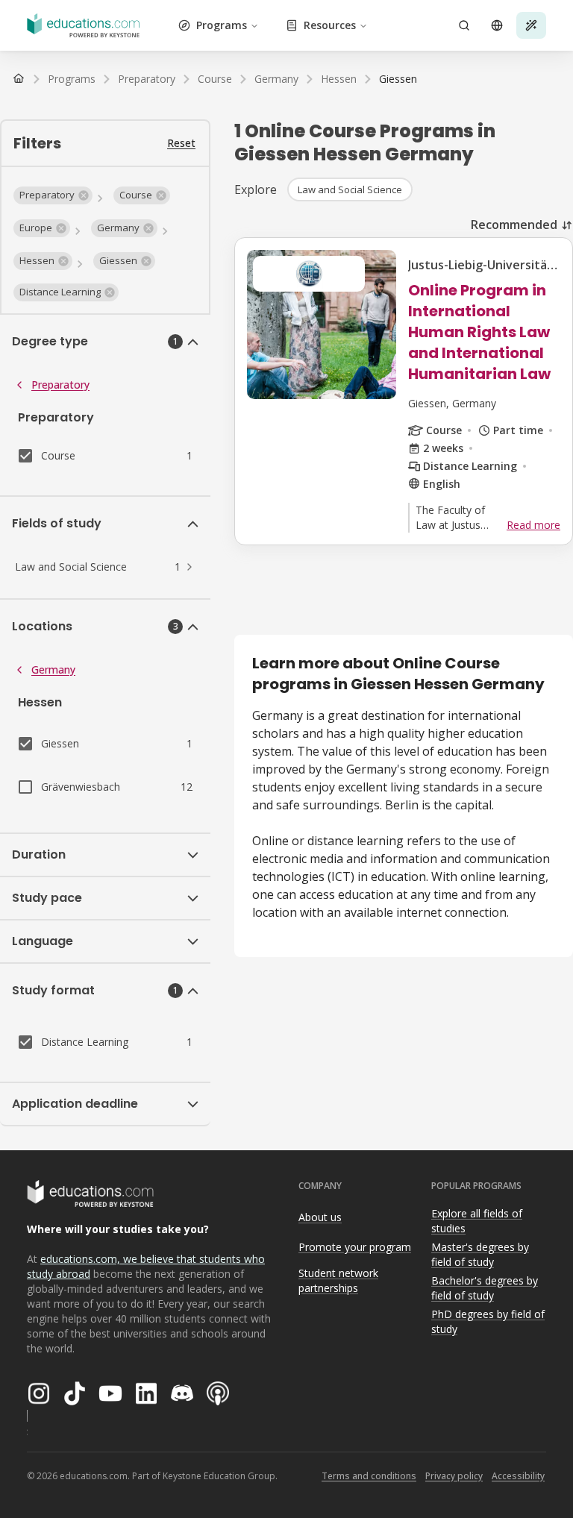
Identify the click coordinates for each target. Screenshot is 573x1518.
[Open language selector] (496, 25)
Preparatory (60, 384)
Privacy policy (454, 1476)
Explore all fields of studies (476, 1221)
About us (320, 1217)
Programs (221, 25)
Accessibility (518, 1476)
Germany (53, 669)
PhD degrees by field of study (488, 1321)
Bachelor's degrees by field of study (484, 1288)
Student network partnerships (338, 1280)
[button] (53, 195)
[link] (398, 79)
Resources (330, 25)
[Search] (464, 25)
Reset (181, 143)
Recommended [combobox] (514, 224)
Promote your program (354, 1247)
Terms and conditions (369, 1476)
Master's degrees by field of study (480, 1254)
